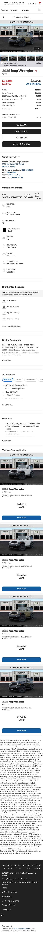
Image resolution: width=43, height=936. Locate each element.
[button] (3, 17)
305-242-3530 (27, 170)
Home (4, 888)
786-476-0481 (13, 172)
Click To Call (21, 137)
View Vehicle (21, 518)
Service (26, 10)
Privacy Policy (6, 879)
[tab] (7, 380)
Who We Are (7, 897)
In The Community (9, 892)
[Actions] (39, 72)
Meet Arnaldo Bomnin (10, 901)
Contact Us (18, 879)
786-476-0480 (14, 175)
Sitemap (22, 928)
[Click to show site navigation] (39, 10)
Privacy (27, 928)
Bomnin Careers (8, 905)
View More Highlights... (11, 326)
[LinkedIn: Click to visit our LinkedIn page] (2, 915)
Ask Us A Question (21, 144)
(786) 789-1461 (21, 131)
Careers (28, 879)
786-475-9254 (17, 177)
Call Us (5, 10)
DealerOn (16, 928)
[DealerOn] (7, 926)
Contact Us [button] (21, 125)
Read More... (7, 361)
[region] (21, 103)
